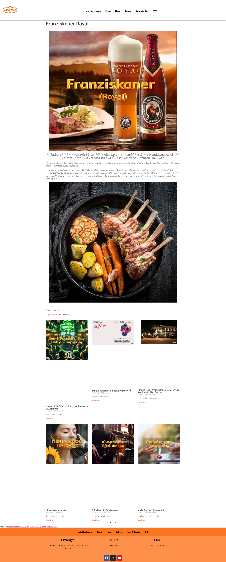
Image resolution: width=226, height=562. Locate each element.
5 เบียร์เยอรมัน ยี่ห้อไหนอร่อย (105, 510)
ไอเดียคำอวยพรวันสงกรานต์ (151, 510)
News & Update (142, 11)
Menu (117, 11)
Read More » (50, 418)
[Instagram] (113, 558)
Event (108, 11)
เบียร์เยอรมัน (52, 527)
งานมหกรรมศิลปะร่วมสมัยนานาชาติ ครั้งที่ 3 (112, 390)
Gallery (128, 11)
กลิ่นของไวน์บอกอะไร (56, 510)
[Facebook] (106, 558)
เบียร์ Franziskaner (38, 527)
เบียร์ (27, 527)
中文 (155, 11)
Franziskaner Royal (15, 527)
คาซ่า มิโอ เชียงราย (93, 11)
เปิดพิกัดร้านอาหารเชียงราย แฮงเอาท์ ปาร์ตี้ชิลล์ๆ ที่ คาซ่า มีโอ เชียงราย (158, 391)
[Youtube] (119, 558)
